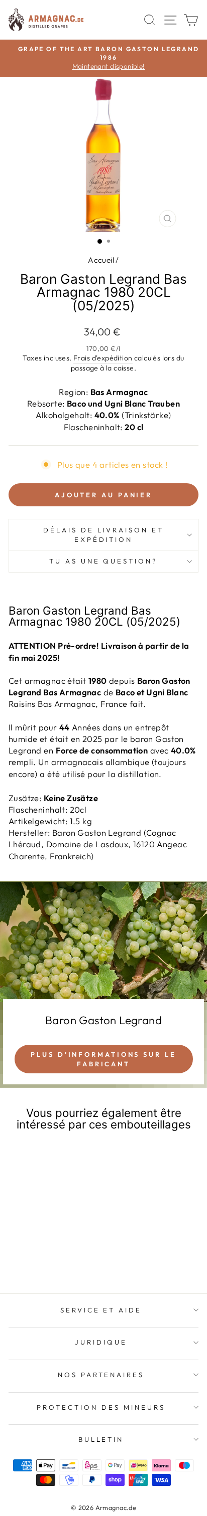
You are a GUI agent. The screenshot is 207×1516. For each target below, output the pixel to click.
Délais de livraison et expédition (103, 534)
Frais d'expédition (102, 357)
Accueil (101, 260)
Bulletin (101, 1439)
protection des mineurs (101, 1407)
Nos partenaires (101, 1375)
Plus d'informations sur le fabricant (103, 1058)
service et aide (101, 1310)
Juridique (101, 1342)
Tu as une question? (103, 561)
